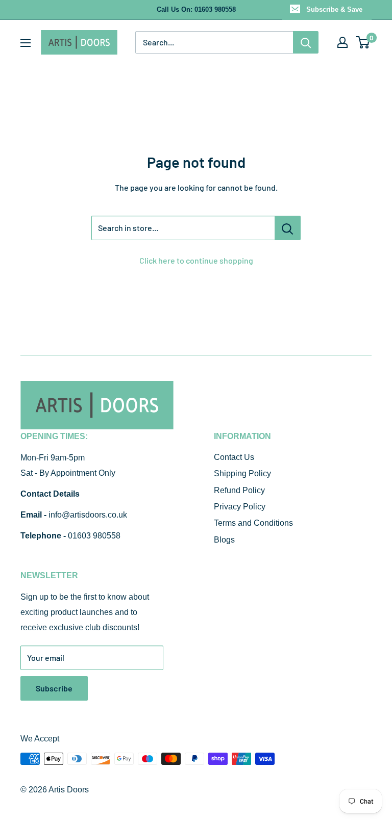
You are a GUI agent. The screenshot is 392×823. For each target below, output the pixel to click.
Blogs (224, 539)
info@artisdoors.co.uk (87, 514)
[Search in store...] (288, 228)
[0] (363, 42)
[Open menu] (25, 43)
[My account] (342, 42)
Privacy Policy (239, 506)
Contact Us (234, 457)
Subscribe (54, 688)
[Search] (305, 42)
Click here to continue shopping (196, 260)
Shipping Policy (242, 473)
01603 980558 (94, 535)
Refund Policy (239, 490)
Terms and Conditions (253, 523)
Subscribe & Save (334, 9)
